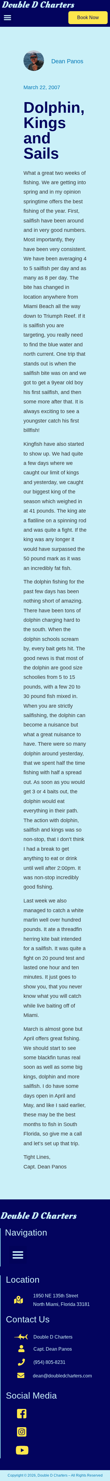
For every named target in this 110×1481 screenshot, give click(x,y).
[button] (7, 17)
